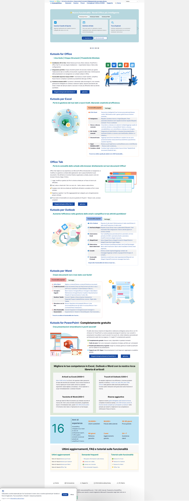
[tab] (95, 108)
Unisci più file (79, 286)
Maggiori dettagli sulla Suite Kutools (64, 92)
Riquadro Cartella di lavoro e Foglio (111, 118)
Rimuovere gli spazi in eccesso (80, 305)
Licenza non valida (89, 461)
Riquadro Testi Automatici (92, 312)
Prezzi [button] (83, 3)
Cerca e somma (116, 144)
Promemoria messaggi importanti (119, 259)
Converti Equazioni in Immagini (73, 310)
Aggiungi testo (105, 137)
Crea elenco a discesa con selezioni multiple (113, 125)
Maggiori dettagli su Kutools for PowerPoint (103, 356)
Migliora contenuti (70, 284)
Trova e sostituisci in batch (74, 288)
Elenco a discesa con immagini (125, 129)
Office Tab (63, 467)
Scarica (75, 3)
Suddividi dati (112, 150)
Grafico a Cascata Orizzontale (121, 131)
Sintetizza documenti (91, 284)
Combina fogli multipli (107, 148)
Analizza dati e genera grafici (116, 114)
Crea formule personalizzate (122, 112)
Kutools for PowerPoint (64, 322)
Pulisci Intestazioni (76, 307)
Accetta (65, 494)
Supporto (110, 3)
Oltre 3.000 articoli (61, 380)
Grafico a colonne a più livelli (116, 133)
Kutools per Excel (65, 459)
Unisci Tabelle (127, 148)
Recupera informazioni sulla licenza (94, 459)
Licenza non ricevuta (90, 464)
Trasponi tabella (75, 299)
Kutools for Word (118, 464)
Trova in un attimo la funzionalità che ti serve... (65, 315)
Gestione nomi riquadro (114, 120)
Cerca (119, 3)
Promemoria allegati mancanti (112, 238)
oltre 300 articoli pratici (82, 404)
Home (57, 483)
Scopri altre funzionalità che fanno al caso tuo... (102, 262)
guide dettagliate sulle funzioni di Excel (120, 400)
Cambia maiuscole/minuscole (115, 139)
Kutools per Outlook (85, 28)
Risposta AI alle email (107, 223)
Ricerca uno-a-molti (127, 144)
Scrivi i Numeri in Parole (77, 312)
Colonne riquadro (126, 120)
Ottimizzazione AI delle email (121, 223)
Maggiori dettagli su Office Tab (63, 204)
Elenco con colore (112, 129)
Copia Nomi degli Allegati (112, 242)
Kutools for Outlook (119, 461)
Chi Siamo (122, 483)
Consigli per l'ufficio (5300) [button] (96, 3)
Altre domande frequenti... (91, 467)
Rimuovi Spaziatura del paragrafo (74, 303)
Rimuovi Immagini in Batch (86, 291)
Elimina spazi (127, 139)
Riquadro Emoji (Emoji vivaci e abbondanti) (113, 227)
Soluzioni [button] (68, 3)
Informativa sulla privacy (103, 483)
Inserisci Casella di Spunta (85, 293)
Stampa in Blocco (88, 288)
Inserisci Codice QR (81, 295)
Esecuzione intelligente (107, 112)
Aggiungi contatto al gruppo (115, 253)
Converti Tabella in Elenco (72, 297)
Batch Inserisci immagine (72, 291)
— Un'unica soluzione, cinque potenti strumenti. (78, 1)
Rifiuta (72, 494)
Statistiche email (105, 257)
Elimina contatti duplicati (108, 250)
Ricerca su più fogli (106, 144)
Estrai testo (113, 137)
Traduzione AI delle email (114, 225)
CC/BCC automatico (112, 236)
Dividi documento (70, 286)
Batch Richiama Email (107, 244)
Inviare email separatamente (118, 257)
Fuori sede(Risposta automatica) (110, 234)
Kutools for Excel (118, 459)
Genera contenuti (80, 284)
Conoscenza (70, 483)
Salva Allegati (104, 240)
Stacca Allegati (113, 240)
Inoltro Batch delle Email (117, 246)
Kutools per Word (65, 464)
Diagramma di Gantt (107, 131)
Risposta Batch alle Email (120, 244)
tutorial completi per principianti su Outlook (115, 404)
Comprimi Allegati (123, 240)
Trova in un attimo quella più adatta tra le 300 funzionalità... (106, 154)
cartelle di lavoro (118, 148)
